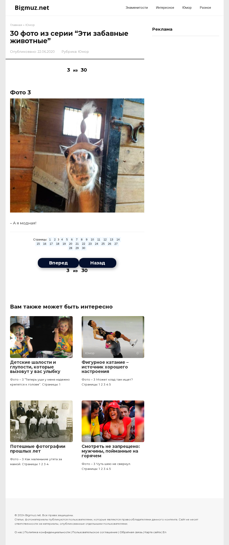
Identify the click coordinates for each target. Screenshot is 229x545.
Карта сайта (152, 532)
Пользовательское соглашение (95, 532)
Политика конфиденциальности (47, 532)
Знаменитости (137, 8)
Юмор (187, 8)
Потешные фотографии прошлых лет (37, 449)
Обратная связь (131, 532)
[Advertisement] (185, 106)
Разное (205, 8)
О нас (19, 532)
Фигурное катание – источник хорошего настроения (105, 367)
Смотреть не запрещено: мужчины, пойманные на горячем (111, 451)
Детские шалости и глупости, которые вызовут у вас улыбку (35, 367)
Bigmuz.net (32, 7)
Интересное (165, 8)
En (164, 532)
